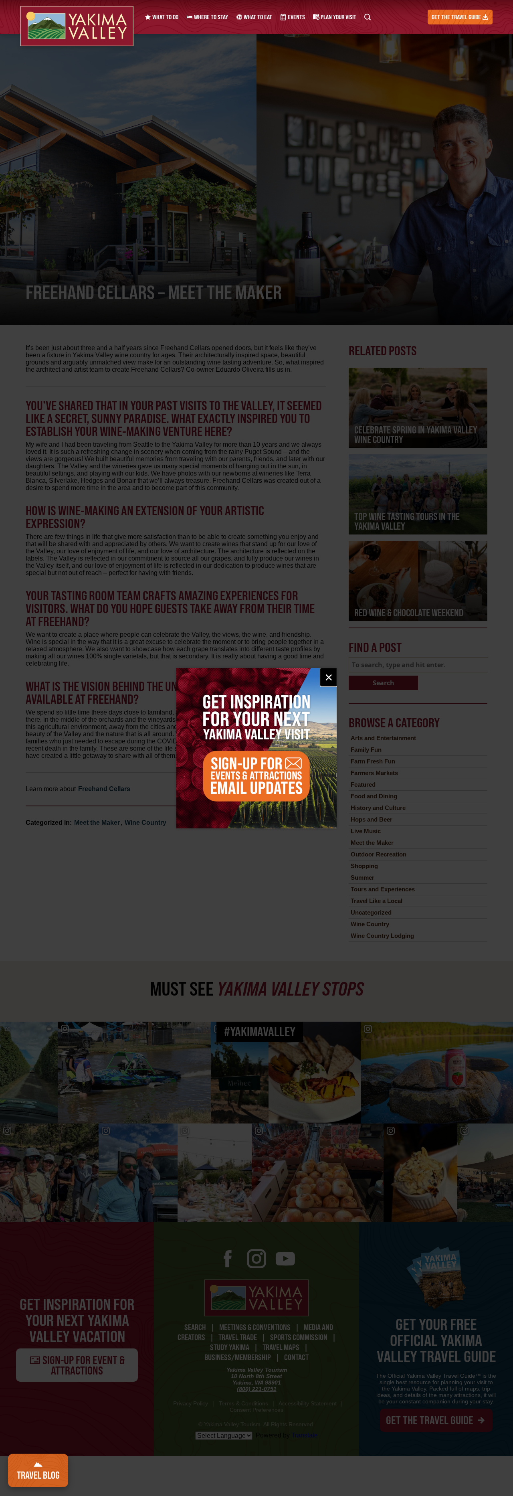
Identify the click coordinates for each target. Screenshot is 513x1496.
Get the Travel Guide (457, 17)
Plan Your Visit (337, 17)
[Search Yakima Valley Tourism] (367, 17)
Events (296, 17)
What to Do (164, 17)
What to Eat (257, 17)
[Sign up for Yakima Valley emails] (256, 748)
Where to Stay (210, 17)
